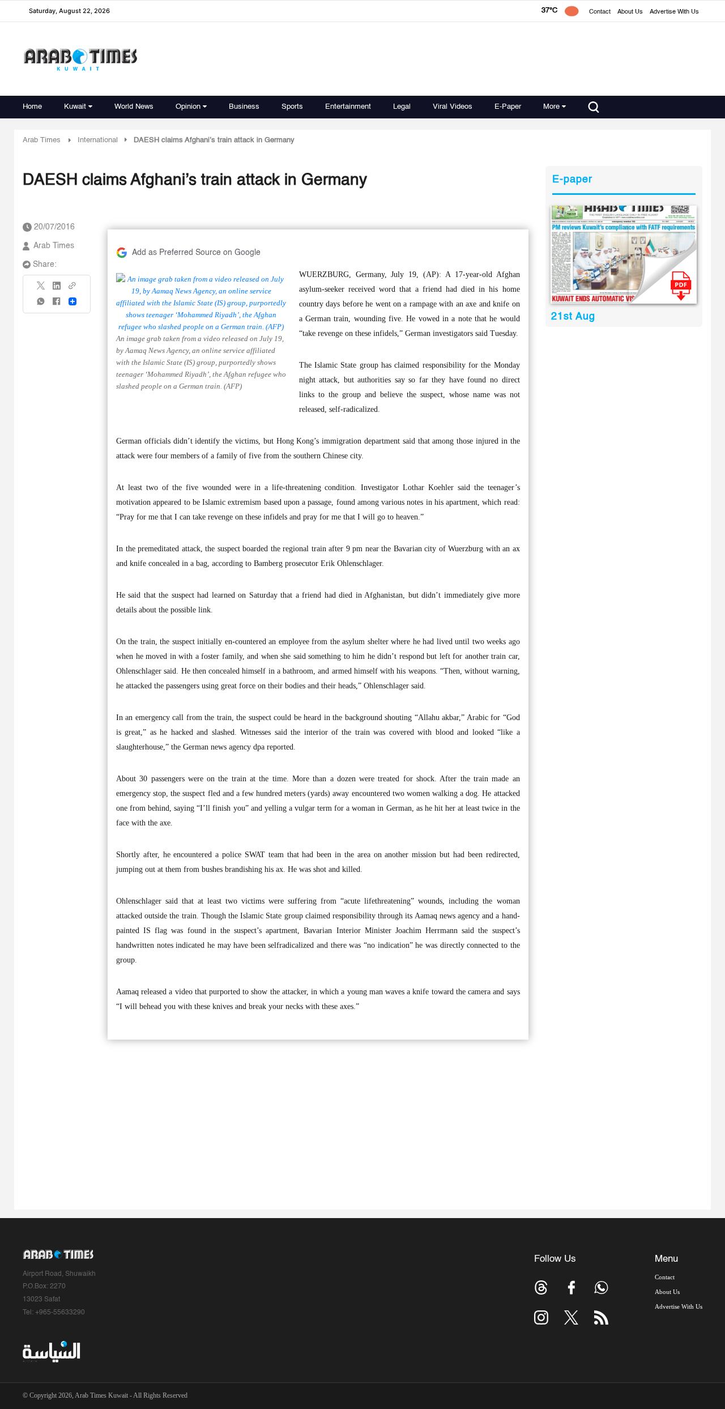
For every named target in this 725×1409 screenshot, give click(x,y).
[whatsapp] (41, 305)
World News (133, 106)
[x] (571, 1317)
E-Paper (507, 106)
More (551, 106)
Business (244, 106)
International (98, 140)
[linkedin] (57, 289)
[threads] (541, 1287)
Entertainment (348, 106)
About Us (630, 12)
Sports (292, 106)
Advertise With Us (674, 12)
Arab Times (42, 140)
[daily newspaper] (624, 255)
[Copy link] (72, 289)
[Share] (72, 301)
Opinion (188, 106)
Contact (600, 12)
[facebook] (57, 305)
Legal (402, 106)
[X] (41, 289)
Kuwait (75, 106)
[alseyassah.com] (50, 1351)
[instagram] (541, 1317)
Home (32, 106)
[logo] (80, 59)
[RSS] (601, 1317)
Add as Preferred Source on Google (196, 253)
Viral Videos (452, 106)
